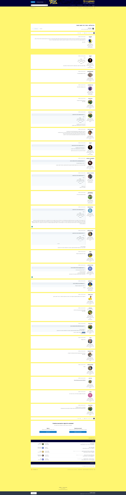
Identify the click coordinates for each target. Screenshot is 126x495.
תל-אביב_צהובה (90, 173)
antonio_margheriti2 (90, 159)
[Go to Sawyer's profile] (93, 29)
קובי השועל (90, 294)
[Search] (32, 5)
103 (74, 451)
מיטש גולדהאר (92, 443)
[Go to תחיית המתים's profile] (90, 268)
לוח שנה (89, 5)
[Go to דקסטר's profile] (90, 60)
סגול (40, 458)
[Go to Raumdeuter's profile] (43, 456)
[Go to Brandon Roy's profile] (90, 210)
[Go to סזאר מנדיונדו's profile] (90, 133)
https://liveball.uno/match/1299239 (79, 380)
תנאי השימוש (82, 493)
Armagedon (90, 192)
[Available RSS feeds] (32, 469)
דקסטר (90, 56)
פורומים (93, 5)
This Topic (35, 5)
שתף (40, 28)
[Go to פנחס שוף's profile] (90, 102)
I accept (33, 493)
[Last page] (83, 33)
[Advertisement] (77, 17)
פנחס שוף (90, 98)
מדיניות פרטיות (65, 487)
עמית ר (40, 451)
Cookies (60, 487)
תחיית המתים (90, 265)
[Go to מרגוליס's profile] (90, 312)
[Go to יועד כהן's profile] (90, 381)
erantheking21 (90, 71)
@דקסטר (83, 332)
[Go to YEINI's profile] (90, 255)
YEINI (90, 251)
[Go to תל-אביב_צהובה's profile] (90, 176)
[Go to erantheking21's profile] (90, 75)
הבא (84, 418)
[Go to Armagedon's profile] (90, 197)
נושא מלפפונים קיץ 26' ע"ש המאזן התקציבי (87, 451)
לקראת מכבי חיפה (91, 447)
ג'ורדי (90, 337)
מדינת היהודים (83, 29)
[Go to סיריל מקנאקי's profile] (90, 354)
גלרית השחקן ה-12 (72, 5)
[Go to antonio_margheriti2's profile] (90, 163)
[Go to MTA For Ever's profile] (90, 234)
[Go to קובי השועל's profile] (90, 298)
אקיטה (92, 452)
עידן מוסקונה (90, 85)
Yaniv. (90, 391)
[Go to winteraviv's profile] (90, 284)
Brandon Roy (90, 207)
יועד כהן (90, 378)
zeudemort (92, 444)
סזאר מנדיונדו (90, 129)
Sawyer (90, 28)
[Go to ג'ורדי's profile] (90, 341)
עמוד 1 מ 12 (79, 418)
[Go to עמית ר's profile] (43, 452)
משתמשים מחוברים (80, 5)
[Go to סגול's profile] (43, 459)
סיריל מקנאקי (90, 351)
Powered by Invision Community (63, 489)
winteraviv (90, 281)
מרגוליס (90, 308)
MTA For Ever (90, 230)
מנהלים (85, 5)
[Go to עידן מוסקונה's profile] (90, 88)
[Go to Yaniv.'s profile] (90, 395)
